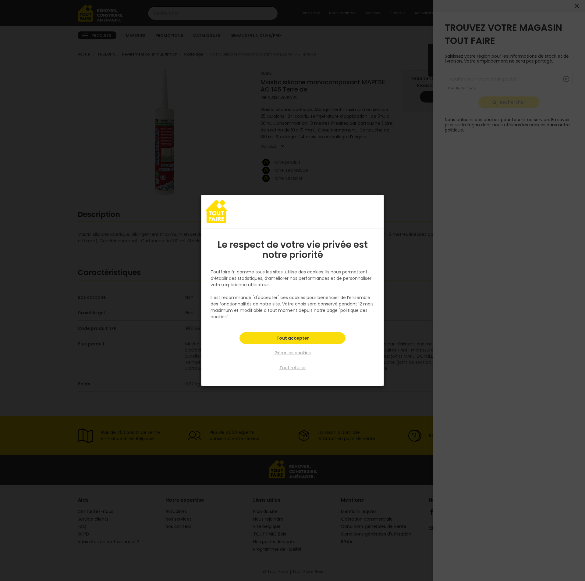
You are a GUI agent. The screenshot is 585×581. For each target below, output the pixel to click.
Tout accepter (292, 338)
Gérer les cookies (293, 353)
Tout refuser (292, 368)
